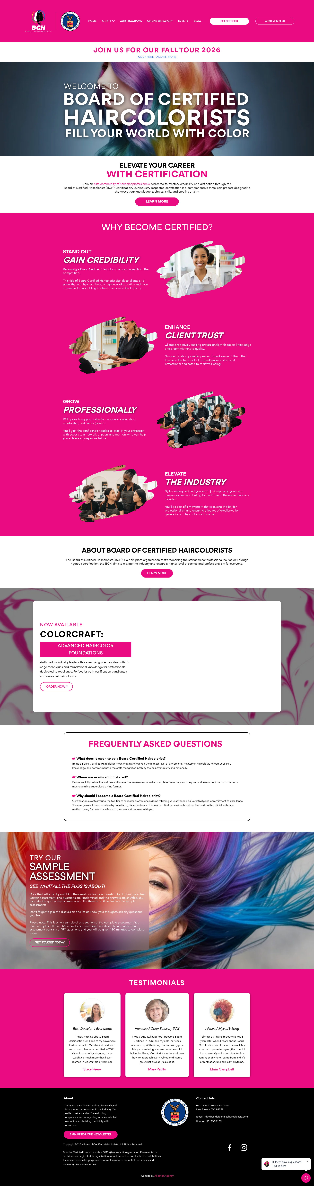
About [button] (107, 21)
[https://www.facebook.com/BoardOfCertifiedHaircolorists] (229, 1147)
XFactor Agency (164, 1176)
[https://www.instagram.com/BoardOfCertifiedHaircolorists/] (175, 1112)
